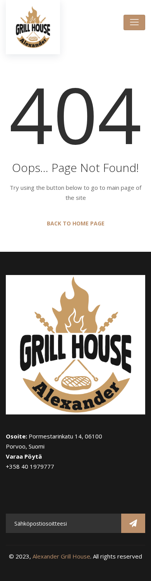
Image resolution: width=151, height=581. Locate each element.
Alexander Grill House (61, 556)
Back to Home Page (76, 223)
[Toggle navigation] (134, 22)
